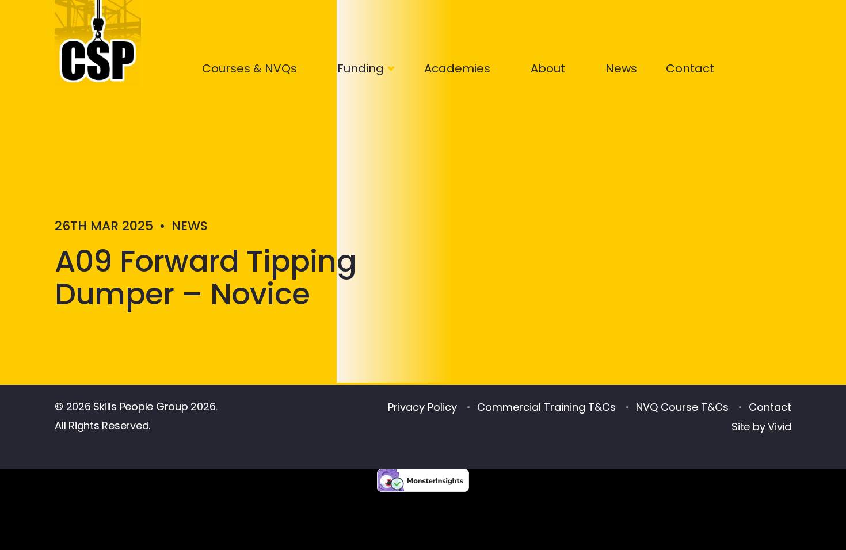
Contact (690, 68)
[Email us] (786, 66)
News (621, 68)
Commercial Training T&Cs (546, 407)
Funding (360, 68)
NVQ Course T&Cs (682, 407)
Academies (457, 68)
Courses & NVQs (249, 68)
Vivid (779, 426)
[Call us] (747, 66)
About (548, 68)
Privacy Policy (422, 407)
